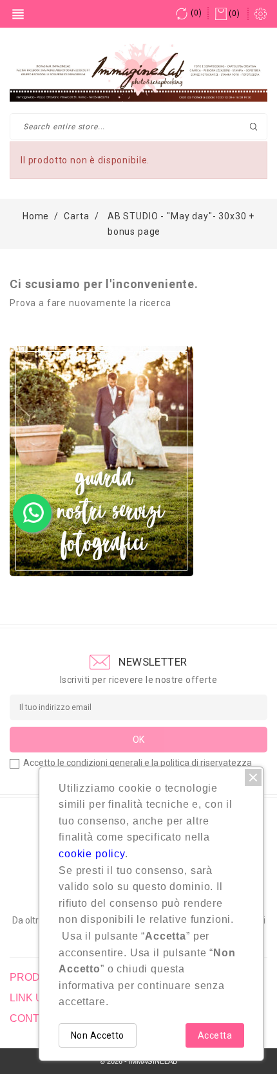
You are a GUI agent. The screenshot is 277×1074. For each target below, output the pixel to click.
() (196, 12)
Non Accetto (97, 1035)
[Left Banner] (101, 461)
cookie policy (92, 853)
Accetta (215, 1035)
